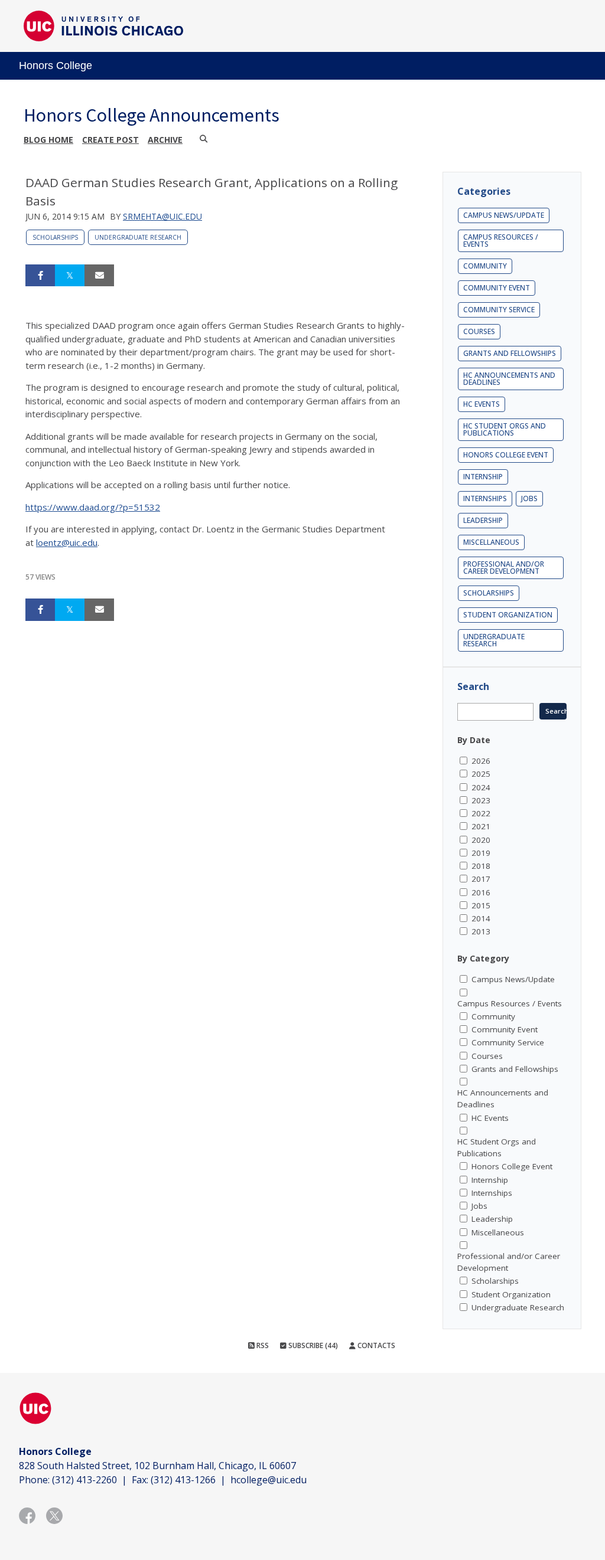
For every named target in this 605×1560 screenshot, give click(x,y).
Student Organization (507, 615)
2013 (480, 931)
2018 (480, 866)
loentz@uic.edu (66, 542)
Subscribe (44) (312, 1345)
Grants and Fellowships (509, 353)
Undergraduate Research (138, 237)
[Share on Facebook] (40, 275)
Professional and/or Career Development (503, 567)
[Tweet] (69, 275)
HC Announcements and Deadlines (509, 378)
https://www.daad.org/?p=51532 (92, 507)
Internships (485, 498)
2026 (480, 761)
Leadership (483, 520)
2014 (480, 918)
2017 (480, 879)
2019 (480, 853)
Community (485, 266)
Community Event (496, 288)
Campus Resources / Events (500, 240)
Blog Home (48, 139)
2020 (480, 840)
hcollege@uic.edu (268, 1479)
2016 (480, 892)
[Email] (99, 275)
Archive (165, 139)
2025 (480, 773)
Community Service (499, 310)
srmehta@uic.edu (162, 216)
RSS (262, 1345)
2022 (480, 813)
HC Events (481, 404)
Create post (110, 139)
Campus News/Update (503, 215)
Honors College (55, 65)
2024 (480, 787)
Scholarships (55, 237)
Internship (483, 477)
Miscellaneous (491, 542)
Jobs (529, 498)
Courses (479, 331)
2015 (480, 905)
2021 (480, 826)
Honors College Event (505, 455)
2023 (480, 800)
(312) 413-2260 (84, 1479)
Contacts (375, 1345)
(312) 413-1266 (183, 1479)
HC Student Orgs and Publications (504, 429)
